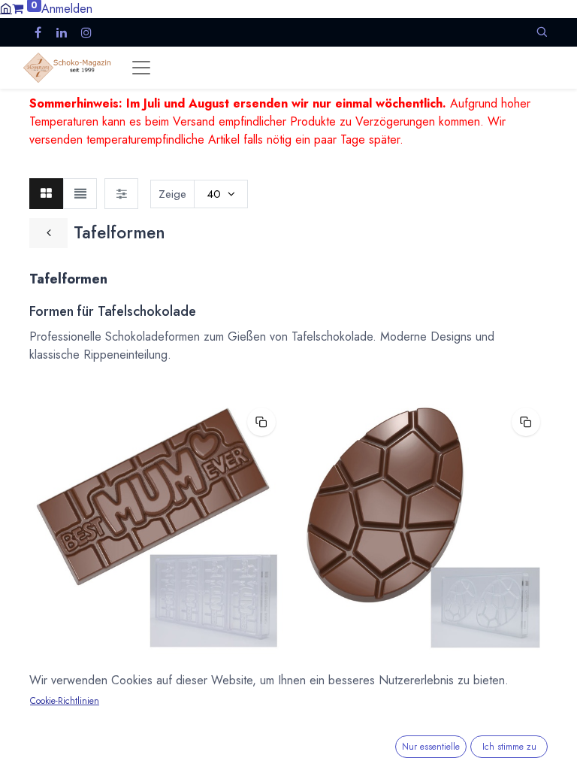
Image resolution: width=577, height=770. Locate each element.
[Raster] (46, 193)
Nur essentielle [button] (431, 746)
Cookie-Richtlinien (64, 701)
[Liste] (80, 193)
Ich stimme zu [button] (509, 746)
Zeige (172, 194)
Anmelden (66, 8)
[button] (542, 32)
